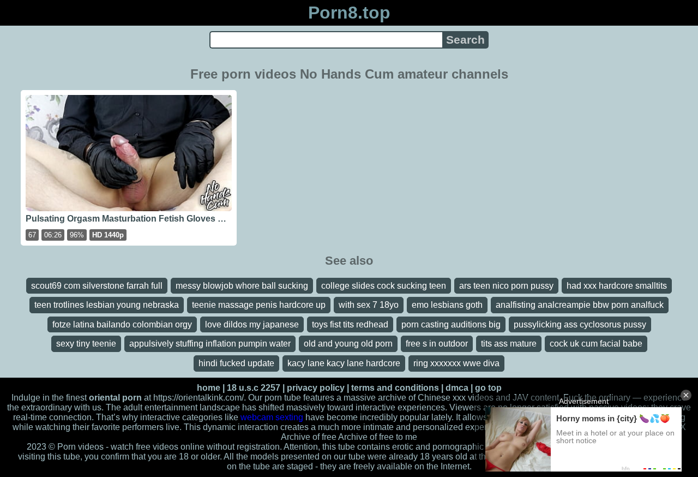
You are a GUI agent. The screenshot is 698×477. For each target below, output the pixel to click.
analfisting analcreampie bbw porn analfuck (580, 304)
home (208, 387)
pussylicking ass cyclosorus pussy (580, 324)
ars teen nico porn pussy (506, 285)
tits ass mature (509, 343)
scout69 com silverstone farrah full (97, 285)
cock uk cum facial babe (596, 343)
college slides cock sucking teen (383, 285)
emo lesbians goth (447, 304)
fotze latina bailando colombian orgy (122, 324)
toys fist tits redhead (350, 324)
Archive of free (366, 437)
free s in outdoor (437, 343)
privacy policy (316, 387)
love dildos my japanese (252, 324)
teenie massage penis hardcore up (259, 304)
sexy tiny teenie (86, 343)
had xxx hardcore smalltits (617, 285)
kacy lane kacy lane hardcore (343, 363)
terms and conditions (395, 387)
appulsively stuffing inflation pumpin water (210, 343)
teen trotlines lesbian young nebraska (106, 304)
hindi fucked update (236, 363)
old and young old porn (348, 343)
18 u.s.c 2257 (253, 387)
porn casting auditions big (451, 324)
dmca (457, 387)
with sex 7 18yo (369, 304)
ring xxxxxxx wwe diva (456, 363)
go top (488, 387)
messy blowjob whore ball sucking (242, 285)
